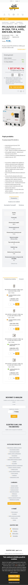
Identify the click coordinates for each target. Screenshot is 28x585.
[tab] (14, 198)
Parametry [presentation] (14, 198)
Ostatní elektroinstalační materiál (14, 459)
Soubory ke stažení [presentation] (14, 202)
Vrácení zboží (14, 495)
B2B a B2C (15, 533)
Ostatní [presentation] (21, 279)
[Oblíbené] (18, 14)
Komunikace (14, 455)
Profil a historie (14, 512)
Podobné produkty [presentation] (10, 279)
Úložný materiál (14, 473)
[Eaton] (9, 41)
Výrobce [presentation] (21, 205)
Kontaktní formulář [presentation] (10, 205)
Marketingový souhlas (14, 499)
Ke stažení (14, 514)
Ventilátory (14, 475)
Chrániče (21, 23)
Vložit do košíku (17, 87)
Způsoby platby (14, 485)
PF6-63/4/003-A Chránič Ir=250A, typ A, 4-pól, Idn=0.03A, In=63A (14, 339)
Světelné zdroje (14, 469)
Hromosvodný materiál (14, 451)
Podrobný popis (21, 49)
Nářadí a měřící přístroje (14, 457)
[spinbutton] (15, 75)
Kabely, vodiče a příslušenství (14, 453)
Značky (15, 531)
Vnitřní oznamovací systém (14, 516)
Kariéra (14, 520)
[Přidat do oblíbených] (18, 91)
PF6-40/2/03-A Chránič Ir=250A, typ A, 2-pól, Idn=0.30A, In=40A (14, 315)
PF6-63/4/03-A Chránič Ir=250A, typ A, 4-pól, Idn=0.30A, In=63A (14, 364)
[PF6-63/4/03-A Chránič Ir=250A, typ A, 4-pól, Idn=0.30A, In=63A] (14, 360)
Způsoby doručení (14, 487)
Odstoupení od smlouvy (14, 503)
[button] (19, 75)
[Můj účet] (4, 14)
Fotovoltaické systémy (14, 449)
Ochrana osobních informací (14, 497)
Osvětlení (14, 461)
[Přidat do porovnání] (21, 91)
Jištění (16, 23)
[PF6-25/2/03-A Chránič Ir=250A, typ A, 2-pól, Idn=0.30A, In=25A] (14, 286)
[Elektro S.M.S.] (14, 7)
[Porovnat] (13, 14)
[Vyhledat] (9, 14)
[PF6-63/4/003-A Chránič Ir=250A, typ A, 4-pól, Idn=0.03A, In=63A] (14, 335)
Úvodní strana (5, 22)
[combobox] (12, 1)
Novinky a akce (14, 518)
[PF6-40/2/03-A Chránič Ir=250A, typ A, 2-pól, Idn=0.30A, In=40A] (14, 310)
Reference (15, 529)
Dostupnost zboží (14, 489)
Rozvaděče (14, 463)
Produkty (12, 22)
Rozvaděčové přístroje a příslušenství (14, 465)
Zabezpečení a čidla (14, 477)
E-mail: (14, 404)
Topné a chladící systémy (14, 471)
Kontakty (15, 536)
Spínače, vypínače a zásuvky (14, 467)
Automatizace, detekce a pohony (14, 447)
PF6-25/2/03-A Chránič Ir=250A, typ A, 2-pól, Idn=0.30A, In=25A (14, 290)
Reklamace (14, 493)
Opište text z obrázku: (14, 409)
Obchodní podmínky (14, 491)
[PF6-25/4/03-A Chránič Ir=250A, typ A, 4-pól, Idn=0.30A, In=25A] (14, 115)
